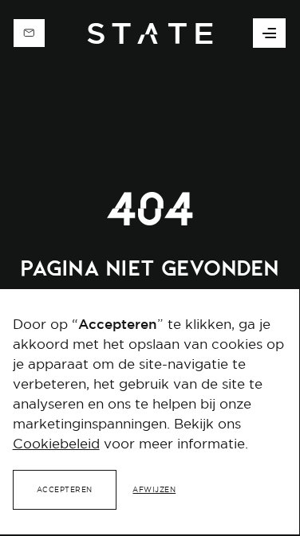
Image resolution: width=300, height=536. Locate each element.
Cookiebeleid (56, 443)
